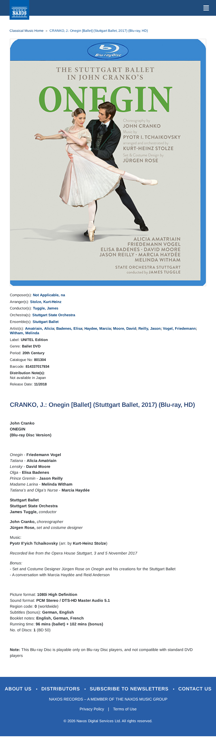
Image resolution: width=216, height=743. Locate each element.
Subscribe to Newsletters (130, 689)
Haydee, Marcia (97, 328)
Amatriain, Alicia (39, 328)
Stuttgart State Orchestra (53, 315)
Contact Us (195, 689)
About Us (19, 689)
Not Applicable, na (49, 295)
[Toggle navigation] (205, 8)
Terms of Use (125, 709)
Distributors (61, 689)
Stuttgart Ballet (45, 322)
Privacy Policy (92, 709)
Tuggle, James (45, 308)
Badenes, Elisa (69, 328)
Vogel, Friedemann (179, 328)
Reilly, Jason (149, 328)
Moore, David (124, 328)
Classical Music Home (27, 31)
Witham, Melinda (24, 333)
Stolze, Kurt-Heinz (46, 302)
